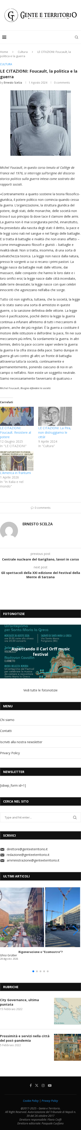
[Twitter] (36, 1085)
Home (4, 52)
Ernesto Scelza (13, 82)
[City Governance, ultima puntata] (67, 1011)
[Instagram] (43, 1085)
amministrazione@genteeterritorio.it (33, 860)
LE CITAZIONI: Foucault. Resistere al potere (15, 432)
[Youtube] (50, 1085)
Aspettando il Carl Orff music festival (40, 651)
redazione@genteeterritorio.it (28, 855)
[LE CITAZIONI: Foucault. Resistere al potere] (17, 416)
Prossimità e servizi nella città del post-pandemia (25, 1038)
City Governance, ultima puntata (19, 1002)
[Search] (76, 37)
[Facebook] (31, 1085)
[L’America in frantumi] (17, 461)
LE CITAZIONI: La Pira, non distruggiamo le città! (54, 432)
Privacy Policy (10, 753)
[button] (4, 651)
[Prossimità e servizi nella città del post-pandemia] (67, 1047)
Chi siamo (7, 720)
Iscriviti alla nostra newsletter (21, 742)
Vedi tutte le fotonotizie (40, 690)
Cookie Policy (31, 1101)
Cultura (23, 52)
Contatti (6, 731)
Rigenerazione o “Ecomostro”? (40, 952)
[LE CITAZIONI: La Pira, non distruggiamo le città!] (55, 416)
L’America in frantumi (15, 473)
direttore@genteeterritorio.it (27, 849)
